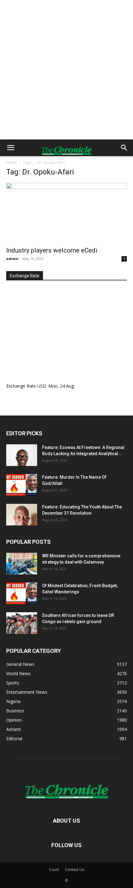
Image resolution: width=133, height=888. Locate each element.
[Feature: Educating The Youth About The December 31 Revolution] (21, 514)
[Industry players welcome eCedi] (66, 213)
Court (54, 869)
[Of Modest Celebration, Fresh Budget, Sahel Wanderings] (21, 593)
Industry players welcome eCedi (51, 250)
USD (41, 386)
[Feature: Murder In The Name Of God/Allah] (21, 485)
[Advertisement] (66, 69)
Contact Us (74, 869)
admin (12, 258)
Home (11, 162)
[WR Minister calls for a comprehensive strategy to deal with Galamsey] (21, 563)
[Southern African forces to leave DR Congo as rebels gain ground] (21, 623)
